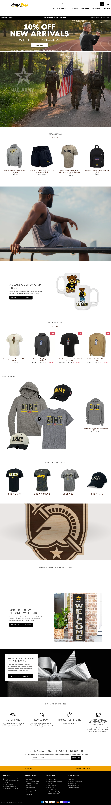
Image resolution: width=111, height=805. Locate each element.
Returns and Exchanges (83, 768)
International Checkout (32, 783)
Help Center (29, 779)
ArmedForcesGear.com (75, 781)
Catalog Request (30, 787)
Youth (69, 8)
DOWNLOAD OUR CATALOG (100, 18)
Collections (96, 8)
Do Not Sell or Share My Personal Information (54, 792)
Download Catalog (31, 790)
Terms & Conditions (53, 790)
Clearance (106, 8)
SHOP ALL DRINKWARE (21, 297)
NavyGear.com (73, 783)
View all (55, 137)
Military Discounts (52, 785)
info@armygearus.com (10, 786)
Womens (62, 8)
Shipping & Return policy (32, 781)
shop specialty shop (21, 624)
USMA (76, 8)
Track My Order (52, 779)
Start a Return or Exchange (55, 781)
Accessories (85, 8)
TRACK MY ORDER (7, 18)
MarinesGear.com (74, 787)
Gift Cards (28, 785)
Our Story (71, 779)
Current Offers (30, 792)
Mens (54, 8)
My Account (51, 783)
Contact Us (28, 768)
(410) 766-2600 (9, 784)
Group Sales (51, 787)
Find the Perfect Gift (20, 676)
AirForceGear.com (74, 785)
